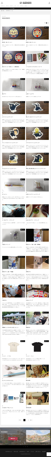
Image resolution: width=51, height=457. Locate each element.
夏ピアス (4, 93)
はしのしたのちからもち (7, 380)
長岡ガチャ (28, 271)
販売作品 (23, 27)
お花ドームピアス (30, 93)
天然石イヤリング (6, 244)
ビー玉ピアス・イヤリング (8, 220)
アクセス (32, 451)
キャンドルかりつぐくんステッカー (10, 142)
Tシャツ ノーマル (6, 356)
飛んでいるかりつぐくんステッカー (34, 116)
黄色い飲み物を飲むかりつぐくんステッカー (36, 168)
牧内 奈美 (28, 380)
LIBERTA (4, 300)
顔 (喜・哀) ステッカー (7, 42)
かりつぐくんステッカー (7, 116)
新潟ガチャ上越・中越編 (7, 271)
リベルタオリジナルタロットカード (34, 66)
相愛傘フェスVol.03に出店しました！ (10, 327)
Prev (20, 420)
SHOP (28, 451)
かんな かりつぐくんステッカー (9, 168)
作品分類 (43, 451)
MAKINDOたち (46, 312)
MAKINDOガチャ (45, 229)
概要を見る (13, 438)
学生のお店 (22, 285)
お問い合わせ (38, 451)
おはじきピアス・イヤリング (32, 220)
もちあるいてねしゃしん (7, 407)
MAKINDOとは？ (9, 451)
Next (31, 420)
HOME (3, 10)
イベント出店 (22, 312)
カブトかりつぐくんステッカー (33, 142)
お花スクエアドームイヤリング (33, 194)
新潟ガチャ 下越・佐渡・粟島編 (33, 244)
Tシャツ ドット (30, 356)
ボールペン (4, 194)
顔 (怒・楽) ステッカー (31, 42)
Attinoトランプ (29, 300)
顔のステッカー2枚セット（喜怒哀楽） (11, 66)
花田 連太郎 (28, 407)
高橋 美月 (28, 327)
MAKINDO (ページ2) (9, 10)
